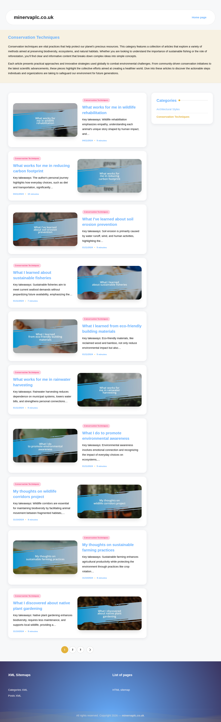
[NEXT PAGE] (90, 649)
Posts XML (14, 695)
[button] (90, 649)
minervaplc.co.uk (34, 17)
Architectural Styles (168, 109)
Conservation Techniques (96, 100)
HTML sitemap (121, 689)
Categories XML (18, 689)
